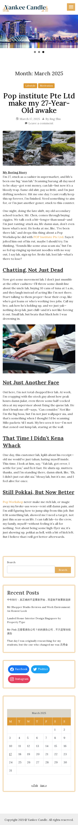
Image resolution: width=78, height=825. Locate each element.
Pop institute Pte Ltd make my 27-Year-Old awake (39, 103)
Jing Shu (55, 119)
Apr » (43, 785)
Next (73, 30)
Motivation (46, 85)
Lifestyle (30, 85)
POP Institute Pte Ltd (48, 237)
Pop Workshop (13, 502)
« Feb (34, 785)
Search (11, 562)
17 (10, 754)
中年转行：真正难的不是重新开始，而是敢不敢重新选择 (39, 599)
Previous (4, 30)
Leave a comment (40, 123)
